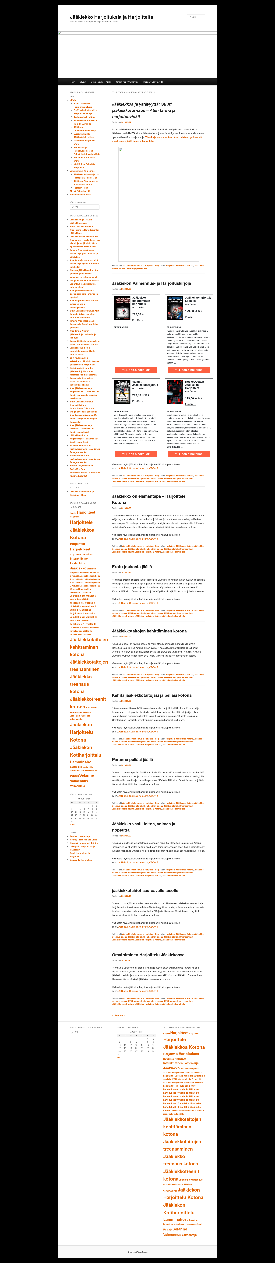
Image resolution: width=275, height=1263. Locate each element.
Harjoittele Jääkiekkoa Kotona (179, 265)
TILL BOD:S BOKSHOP (136, 370)
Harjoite (73, 513)
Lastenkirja (76, 767)
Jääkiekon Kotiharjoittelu (173, 481)
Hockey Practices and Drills (83, 839)
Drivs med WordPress (137, 1252)
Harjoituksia (75, 554)
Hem (73, 81)
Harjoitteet (86, 512)
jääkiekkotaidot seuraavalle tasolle (145, 890)
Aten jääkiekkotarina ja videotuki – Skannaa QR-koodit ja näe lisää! (82, 428)
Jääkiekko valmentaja (173, 1184)
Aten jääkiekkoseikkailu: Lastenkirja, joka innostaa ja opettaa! (84, 294)
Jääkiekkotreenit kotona (123, 481)
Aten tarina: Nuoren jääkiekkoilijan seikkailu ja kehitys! (83, 334)
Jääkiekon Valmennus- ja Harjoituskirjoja (151, 283)
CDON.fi (153, 468)
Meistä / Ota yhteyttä (153, 81)
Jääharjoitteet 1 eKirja (84, 116)
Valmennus (79, 780)
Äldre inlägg (118, 1015)
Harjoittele (74, 516)
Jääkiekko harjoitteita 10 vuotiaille (178, 1082)
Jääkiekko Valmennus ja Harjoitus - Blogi (140, 265)
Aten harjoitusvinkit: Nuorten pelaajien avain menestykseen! (84, 304)
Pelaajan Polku (81, 187)
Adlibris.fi (123, 468)
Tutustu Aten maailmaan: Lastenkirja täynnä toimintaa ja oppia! (84, 324)
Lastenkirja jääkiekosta (136, 268)
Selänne (86, 775)
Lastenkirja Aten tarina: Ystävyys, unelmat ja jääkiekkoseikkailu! (81, 381)
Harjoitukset (80, 549)
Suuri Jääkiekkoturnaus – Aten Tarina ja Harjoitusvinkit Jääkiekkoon (84, 230)
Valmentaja (77, 786)
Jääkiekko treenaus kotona (81, 684)
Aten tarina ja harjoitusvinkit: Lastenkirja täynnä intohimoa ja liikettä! (84, 263)
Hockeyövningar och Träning (84, 842)
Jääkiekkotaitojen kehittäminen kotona (145, 478)
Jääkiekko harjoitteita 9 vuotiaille (187, 1079)
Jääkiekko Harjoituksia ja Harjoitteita (111, 16)
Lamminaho (81, 762)
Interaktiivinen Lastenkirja (181, 1063)
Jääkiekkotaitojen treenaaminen (178, 478)
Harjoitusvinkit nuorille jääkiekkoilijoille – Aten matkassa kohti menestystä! (83, 371)
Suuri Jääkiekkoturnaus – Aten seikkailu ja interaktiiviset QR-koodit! (82, 405)
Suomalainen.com (138, 468)
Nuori (95, 770)
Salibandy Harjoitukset (81, 859)
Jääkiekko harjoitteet (189, 1068)
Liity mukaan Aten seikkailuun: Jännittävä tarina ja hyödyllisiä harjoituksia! (84, 361)
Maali (90, 770)
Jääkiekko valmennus (191, 1179)
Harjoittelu (77, 544)
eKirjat (83, 81)
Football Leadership (80, 836)
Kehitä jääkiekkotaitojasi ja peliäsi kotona (152, 695)
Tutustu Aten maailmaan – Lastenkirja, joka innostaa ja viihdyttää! (84, 253)
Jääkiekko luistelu (79, 627)
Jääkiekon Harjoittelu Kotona (148, 481)
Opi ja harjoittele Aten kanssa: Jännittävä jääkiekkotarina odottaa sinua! (85, 284)
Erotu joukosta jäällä (132, 566)
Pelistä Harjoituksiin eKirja (87, 154)
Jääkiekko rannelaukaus (183, 1110)
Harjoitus (86, 554)
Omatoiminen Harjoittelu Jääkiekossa (148, 955)
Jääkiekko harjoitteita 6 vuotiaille (178, 1072)
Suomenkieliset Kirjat (101, 81)
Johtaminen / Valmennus (127, 81)
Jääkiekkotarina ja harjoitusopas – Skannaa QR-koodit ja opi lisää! (84, 438)
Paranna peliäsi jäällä (132, 759)
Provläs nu (137, 320)
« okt (72, 824)
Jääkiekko (78, 568)
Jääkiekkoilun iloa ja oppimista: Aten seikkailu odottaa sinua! (82, 351)
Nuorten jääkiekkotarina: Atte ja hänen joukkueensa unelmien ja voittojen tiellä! (84, 273)
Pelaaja (74, 775)
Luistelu (84, 770)
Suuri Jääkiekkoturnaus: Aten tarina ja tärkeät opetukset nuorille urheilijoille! (84, 314)
